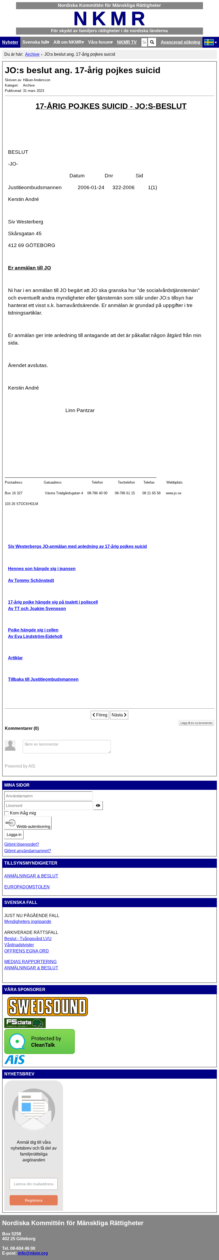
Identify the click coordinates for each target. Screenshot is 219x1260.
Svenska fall (34, 42)
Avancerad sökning (180, 42)
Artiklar (15, 658)
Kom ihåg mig (12, 813)
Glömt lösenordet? (21, 844)
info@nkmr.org (33, 1253)
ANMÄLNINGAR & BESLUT (31, 876)
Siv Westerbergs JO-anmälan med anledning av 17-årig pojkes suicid (77, 546)
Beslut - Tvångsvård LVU (28, 938)
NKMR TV (127, 42)
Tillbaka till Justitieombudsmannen (43, 679)
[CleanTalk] (39, 1052)
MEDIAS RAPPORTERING (30, 961)
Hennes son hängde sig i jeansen (42, 568)
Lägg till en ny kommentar (196, 723)
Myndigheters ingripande (27, 921)
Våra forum (99, 42)
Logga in (14, 834)
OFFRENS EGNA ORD (26, 951)
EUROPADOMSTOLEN (27, 887)
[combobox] (144, 42)
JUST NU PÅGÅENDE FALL (31, 915)
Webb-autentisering (32, 826)
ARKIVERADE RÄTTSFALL (31, 932)
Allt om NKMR (67, 42)
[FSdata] (25, 1026)
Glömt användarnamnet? (27, 850)
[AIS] (14, 1062)
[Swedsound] (47, 1015)
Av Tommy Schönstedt (31, 580)
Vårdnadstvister (19, 945)
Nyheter (10, 42)
